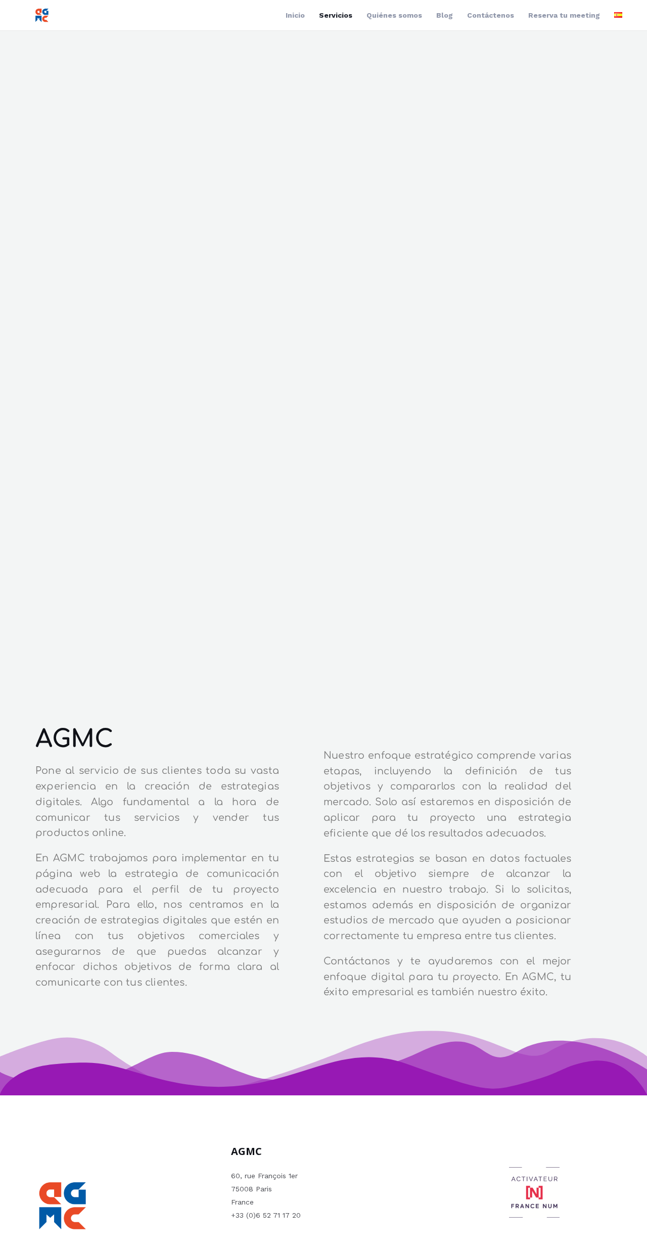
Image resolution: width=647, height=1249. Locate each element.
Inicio (295, 15)
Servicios (335, 15)
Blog (444, 15)
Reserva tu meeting (564, 15)
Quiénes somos (394, 15)
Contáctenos (490, 15)
